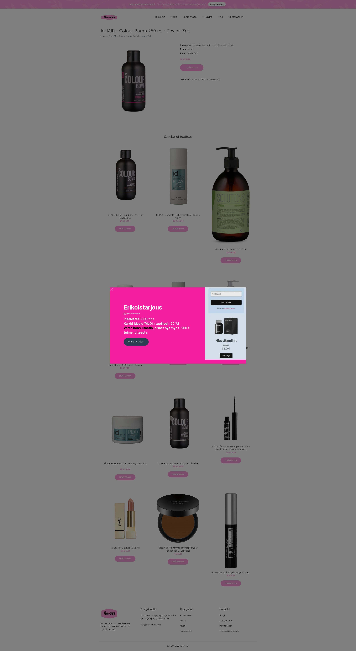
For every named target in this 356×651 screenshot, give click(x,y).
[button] (136, 342)
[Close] (111, 289)
